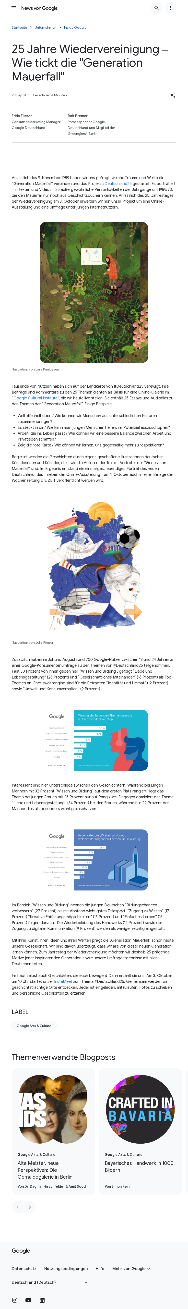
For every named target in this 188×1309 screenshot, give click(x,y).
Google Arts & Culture (34, 1026)
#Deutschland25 (117, 183)
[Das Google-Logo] (21, 1251)
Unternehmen (45, 27)
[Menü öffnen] (14, 8)
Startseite (19, 27)
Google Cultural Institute (35, 398)
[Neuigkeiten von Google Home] (40, 8)
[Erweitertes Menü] (170, 8)
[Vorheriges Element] (18, 1207)
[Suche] (157, 8)
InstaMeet (63, 981)
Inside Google (75, 27)
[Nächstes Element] (30, 1207)
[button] (173, 95)
